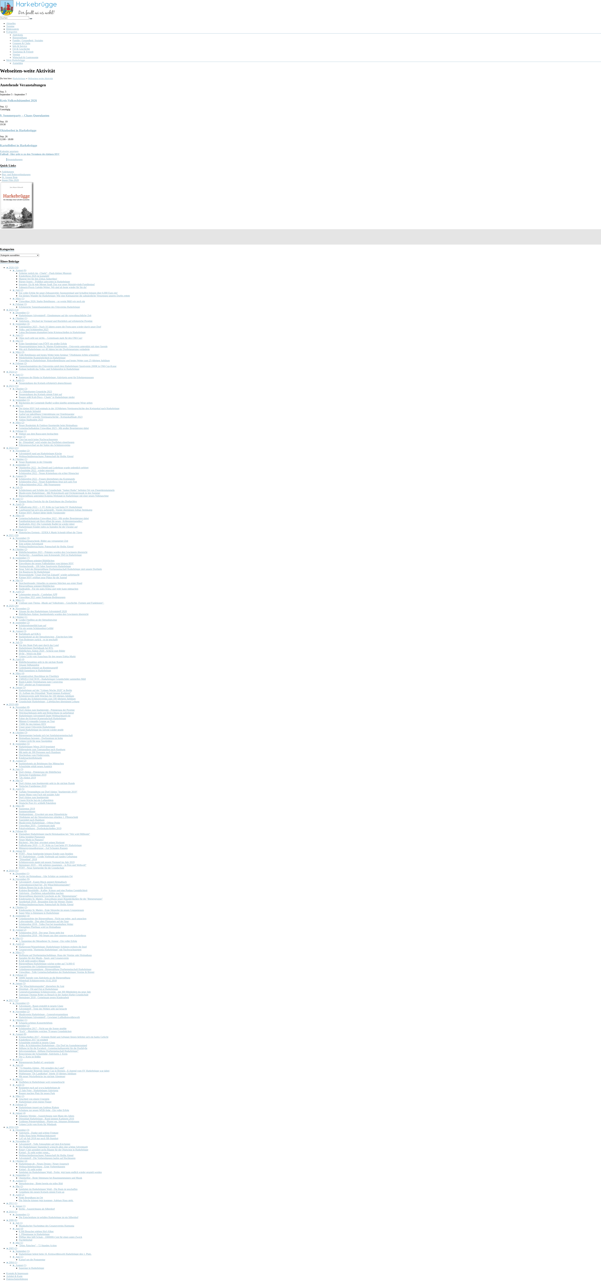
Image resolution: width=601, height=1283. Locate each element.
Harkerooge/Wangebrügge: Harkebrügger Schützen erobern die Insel (53, 946)
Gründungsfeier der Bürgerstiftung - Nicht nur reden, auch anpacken (52, 918)
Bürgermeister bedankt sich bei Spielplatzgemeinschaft (46, 735)
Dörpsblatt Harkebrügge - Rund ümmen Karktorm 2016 (46, 1118)
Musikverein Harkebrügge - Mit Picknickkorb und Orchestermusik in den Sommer (59, 493)
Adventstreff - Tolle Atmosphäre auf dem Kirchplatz (44, 1144)
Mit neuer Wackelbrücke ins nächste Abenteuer (42, 1076)
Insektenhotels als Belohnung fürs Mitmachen (41, 763)
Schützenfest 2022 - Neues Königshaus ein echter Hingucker (49, 473)
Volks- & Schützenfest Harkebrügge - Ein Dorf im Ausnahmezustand (53, 1045)
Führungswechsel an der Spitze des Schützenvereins (44, 445)
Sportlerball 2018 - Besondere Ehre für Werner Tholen (46, 901)
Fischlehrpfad (25, 1240)
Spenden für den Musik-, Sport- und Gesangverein (44, 958)
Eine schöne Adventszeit (31, 543)
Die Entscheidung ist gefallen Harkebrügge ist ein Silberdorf (48, 1217)
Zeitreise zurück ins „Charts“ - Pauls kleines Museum (45, 273)
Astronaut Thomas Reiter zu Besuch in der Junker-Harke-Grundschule (53, 994)
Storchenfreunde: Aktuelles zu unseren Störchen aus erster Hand (50, 583)
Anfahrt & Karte (14, 1276)
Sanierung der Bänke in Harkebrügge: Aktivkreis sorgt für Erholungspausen (56, 377)
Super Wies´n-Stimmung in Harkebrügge (39, 913)
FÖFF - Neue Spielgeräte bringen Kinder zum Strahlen (46, 853)
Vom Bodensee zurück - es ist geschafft (38, 639)
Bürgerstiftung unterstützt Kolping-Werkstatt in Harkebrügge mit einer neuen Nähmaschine (64, 495)
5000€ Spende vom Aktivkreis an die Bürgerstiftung (44, 977)
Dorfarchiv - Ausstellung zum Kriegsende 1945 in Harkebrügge (50, 555)
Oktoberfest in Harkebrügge (18, 130)
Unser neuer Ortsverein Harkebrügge (37, 727)
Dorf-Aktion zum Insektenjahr (34, 797)
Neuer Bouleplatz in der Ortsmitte (35, 462)
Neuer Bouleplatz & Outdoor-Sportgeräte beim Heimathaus (48, 425)
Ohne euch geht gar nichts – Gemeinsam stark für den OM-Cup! (50, 338)
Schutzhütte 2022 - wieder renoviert (36, 470)
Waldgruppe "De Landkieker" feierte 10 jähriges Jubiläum (47, 1073)
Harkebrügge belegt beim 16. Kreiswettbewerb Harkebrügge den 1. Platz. (55, 1254)
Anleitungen (8, 171)
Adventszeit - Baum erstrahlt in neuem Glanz (41, 1006)
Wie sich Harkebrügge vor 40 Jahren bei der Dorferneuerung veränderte (54, 349)
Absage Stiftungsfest (29, 665)
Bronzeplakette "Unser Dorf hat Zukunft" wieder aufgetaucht (49, 574)
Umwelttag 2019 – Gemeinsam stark (37, 825)
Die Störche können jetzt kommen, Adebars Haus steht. (46, 1200)
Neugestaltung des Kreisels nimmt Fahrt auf (40, 394)
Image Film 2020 (10, 180)
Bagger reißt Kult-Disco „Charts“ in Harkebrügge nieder (47, 397)
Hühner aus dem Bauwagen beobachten (38, 433)
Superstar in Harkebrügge (31, 1268)
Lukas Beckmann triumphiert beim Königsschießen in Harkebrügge (52, 332)
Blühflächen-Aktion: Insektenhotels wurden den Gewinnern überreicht (53, 614)
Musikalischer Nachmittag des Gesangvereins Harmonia (46, 1225)
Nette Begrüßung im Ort (31, 1197)
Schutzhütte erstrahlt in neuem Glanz (37, 1042)
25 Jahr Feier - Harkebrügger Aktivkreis (38, 1090)
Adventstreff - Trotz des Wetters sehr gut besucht (43, 1008)
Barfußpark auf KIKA (30, 634)
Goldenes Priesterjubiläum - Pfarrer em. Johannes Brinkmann (49, 1121)
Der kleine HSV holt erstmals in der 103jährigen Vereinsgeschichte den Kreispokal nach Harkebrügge (69, 408)
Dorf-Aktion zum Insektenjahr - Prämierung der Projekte (47, 710)
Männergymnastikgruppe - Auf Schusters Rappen (43, 848)
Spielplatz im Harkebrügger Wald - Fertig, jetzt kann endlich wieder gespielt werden (60, 1172)
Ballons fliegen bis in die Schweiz (35, 887)
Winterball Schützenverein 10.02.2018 (38, 980)
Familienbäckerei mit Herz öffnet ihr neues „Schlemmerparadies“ (51, 521)
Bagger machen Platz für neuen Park (37, 1093)
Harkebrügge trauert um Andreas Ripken (39, 1107)
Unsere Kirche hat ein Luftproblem (36, 800)
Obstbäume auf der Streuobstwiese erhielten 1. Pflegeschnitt (48, 817)
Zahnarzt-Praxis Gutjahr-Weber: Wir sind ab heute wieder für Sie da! (53, 287)
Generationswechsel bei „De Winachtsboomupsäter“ (44, 884)
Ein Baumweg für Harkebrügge (34, 572)
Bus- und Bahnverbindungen (16, 174)
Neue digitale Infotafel (30, 411)
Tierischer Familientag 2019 (32, 774)
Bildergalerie (12, 29)
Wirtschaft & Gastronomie (25, 57)
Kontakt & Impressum (17, 1273)
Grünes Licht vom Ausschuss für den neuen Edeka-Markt (47, 656)
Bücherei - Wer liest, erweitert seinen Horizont (41, 842)
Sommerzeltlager (27, 811)
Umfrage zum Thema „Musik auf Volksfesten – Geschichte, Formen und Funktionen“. (61, 603)
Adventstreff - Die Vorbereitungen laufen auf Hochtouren (47, 1158)
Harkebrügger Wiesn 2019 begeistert (37, 746)
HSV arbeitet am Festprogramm (34, 684)
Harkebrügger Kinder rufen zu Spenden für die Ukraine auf (48, 526)
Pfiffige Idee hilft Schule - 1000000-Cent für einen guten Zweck (50, 1237)
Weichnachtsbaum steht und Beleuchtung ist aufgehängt (46, 712)
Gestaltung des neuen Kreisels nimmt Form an (41, 1192)
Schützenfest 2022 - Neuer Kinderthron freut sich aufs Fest (48, 481)
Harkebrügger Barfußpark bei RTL (36, 648)
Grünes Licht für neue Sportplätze (35, 741)
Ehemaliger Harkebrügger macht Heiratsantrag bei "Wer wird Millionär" (54, 834)
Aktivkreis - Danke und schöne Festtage (38, 1132)
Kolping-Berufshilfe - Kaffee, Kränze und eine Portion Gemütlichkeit (53, 890)
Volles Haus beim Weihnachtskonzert (37, 1135)
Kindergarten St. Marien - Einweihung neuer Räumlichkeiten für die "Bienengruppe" (61, 899)
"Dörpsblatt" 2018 (28, 859)
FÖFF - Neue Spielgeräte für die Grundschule (41, 868)
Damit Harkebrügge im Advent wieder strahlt (41, 729)
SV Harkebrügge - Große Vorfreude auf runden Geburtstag (48, 856)
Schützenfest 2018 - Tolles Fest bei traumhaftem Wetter (46, 924)
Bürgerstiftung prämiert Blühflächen (36, 560)
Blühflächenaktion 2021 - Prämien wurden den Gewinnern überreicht (53, 552)
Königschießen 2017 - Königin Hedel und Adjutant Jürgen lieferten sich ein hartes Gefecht (63, 1037)
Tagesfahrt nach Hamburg (31, 820)
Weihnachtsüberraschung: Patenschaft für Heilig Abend (46, 456)
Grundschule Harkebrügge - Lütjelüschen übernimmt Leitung (49, 701)
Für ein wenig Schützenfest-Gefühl (36, 628)
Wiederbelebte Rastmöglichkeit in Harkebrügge (42, 357)
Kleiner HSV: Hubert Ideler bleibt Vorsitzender (42, 512)
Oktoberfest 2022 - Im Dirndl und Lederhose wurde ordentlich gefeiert (53, 467)
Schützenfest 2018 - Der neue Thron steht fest (41, 932)
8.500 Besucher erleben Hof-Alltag (36, 1231)
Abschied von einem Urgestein (34, 1099)
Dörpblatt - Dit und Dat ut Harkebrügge (38, 989)
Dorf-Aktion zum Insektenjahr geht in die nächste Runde (47, 783)
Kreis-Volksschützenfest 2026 (18, 100)
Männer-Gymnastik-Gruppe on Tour (37, 721)
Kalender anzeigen (9, 151)
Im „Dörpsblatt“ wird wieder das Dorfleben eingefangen (46, 442)
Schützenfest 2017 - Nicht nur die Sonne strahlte (43, 1028)
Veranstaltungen (15, 159)
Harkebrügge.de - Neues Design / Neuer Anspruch (44, 1163)
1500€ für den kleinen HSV (32, 724)
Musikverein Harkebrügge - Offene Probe (39, 822)
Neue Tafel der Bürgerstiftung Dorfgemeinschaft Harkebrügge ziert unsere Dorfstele (60, 569)
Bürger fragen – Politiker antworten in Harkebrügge (44, 281)
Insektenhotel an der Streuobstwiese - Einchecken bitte (46, 636)
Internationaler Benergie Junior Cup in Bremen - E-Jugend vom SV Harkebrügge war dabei (64, 1070)
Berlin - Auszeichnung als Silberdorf (37, 1209)
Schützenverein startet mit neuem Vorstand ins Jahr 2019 (46, 862)
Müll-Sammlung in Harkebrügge (35, 670)
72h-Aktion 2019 (27, 777)
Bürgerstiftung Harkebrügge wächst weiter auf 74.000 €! (47, 963)
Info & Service (20, 46)
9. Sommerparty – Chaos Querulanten (24, 115)
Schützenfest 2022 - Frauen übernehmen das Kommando (47, 479)
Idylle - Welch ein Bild (30, 653)
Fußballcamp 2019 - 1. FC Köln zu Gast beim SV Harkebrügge (50, 845)
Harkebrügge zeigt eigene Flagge (35, 1101)
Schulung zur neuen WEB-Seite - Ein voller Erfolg (44, 1110)
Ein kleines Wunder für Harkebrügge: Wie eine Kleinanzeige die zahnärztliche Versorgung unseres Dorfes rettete (74, 295)
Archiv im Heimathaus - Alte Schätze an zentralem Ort (46, 876)
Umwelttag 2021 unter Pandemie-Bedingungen (42, 597)
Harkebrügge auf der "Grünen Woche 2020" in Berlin (45, 690)
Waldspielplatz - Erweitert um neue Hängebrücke (43, 814)
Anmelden (18, 63)
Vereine (16, 54)
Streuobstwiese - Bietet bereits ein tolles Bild (41, 1183)
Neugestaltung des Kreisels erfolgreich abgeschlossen (45, 383)
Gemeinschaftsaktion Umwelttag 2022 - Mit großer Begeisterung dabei (54, 518)
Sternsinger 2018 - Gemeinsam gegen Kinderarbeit (44, 997)
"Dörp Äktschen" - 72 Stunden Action (38, 1245)
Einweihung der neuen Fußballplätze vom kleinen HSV (46, 563)
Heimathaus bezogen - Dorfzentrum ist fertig (41, 738)
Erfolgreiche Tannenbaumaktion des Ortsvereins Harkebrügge (49, 307)
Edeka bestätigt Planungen (32, 837)
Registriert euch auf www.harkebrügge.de (39, 1087)
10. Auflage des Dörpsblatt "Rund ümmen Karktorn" (45, 693)
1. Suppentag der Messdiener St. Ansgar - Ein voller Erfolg (48, 941)
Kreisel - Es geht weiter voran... (34, 1152)
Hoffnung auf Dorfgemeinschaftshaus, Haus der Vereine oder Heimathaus (55, 955)
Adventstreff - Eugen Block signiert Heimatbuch (43, 882)
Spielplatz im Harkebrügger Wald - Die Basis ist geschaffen (48, 1189)
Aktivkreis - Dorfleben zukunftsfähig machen (41, 893)
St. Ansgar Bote (10, 177)
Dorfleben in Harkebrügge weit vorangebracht (41, 1082)
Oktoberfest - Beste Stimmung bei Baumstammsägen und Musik (50, 1178)
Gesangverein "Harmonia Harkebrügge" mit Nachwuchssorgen (50, 949)
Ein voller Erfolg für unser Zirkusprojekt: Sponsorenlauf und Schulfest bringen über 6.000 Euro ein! (68, 293)
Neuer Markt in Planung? (31, 839)
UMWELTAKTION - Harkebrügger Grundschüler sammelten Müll (52, 679)
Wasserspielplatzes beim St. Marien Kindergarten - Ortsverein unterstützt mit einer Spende (63, 346)
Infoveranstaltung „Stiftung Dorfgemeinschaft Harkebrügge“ (49, 1051)
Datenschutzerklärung (17, 1279)
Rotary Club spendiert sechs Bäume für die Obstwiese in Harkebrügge (53, 1149)
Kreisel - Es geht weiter (30, 1169)
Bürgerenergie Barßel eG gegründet (36, 1062)
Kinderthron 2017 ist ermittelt (33, 1039)
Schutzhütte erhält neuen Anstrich (35, 766)
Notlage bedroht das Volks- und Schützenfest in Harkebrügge (49, 369)
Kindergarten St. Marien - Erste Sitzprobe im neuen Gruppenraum (51, 910)
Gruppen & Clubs (21, 43)
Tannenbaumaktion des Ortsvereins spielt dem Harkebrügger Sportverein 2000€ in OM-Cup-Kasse (67, 366)
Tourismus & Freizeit (23, 51)
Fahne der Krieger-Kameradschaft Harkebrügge (42, 718)
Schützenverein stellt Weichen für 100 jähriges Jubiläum (46, 696)
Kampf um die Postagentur (32, 1259)
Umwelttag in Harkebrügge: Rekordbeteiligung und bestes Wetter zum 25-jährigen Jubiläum (64, 360)
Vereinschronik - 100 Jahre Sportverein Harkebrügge (45, 566)
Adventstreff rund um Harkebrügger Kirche (40, 453)
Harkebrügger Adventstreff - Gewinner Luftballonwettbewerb (49, 1017)
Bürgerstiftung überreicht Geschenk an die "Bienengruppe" (48, 896)
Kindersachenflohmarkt (30, 758)
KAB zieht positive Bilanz (32, 961)
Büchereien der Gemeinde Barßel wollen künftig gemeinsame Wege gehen (55, 402)
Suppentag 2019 (27, 808)
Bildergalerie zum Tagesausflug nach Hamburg (42, 749)
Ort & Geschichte (21, 49)
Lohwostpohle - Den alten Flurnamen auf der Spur (44, 921)
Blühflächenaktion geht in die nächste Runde (41, 662)
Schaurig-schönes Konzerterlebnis (35, 1023)
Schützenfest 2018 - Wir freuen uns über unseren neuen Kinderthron (52, 935)
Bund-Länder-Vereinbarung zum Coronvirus (41, 681)
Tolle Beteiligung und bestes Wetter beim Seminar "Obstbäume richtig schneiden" (59, 355)
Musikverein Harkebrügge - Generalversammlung (43, 1014)
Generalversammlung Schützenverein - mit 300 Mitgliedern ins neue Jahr (55, 992)
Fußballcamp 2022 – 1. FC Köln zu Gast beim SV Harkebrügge (50, 507)
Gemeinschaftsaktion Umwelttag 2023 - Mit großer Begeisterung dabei (54, 428)
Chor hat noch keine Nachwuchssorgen (38, 439)
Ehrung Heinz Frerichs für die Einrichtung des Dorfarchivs (48, 501)
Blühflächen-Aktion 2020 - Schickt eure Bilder (42, 650)
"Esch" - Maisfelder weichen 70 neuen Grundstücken (45, 1031)
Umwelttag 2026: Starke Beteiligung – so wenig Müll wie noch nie (52, 301)
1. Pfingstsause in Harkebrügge (34, 1234)
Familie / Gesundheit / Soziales (28, 40)
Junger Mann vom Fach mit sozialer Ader (39, 794)
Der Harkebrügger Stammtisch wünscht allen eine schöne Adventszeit (53, 1147)
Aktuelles (11, 23)
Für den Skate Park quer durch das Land (39, 645)
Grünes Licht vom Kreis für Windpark (38, 1124)
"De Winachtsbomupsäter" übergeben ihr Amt (41, 986)
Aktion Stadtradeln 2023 (31, 419)
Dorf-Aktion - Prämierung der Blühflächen (40, 772)
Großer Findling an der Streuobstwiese (38, 619)
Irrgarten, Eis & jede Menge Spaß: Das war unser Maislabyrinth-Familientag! (57, 284)
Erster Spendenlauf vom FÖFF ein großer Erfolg (43, 343)
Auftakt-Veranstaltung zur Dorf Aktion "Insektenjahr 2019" (48, 791)
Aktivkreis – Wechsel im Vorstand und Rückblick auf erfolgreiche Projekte (55, 321)
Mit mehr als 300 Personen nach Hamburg (40, 752)
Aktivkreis (18, 35)
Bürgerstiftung (20, 37)
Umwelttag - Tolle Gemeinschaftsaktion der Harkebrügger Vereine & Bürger (56, 972)
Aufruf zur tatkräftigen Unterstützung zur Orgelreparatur (46, 414)
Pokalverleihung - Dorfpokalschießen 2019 (40, 828)
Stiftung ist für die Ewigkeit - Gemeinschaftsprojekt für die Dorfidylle (53, 1048)
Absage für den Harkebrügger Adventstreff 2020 (43, 611)
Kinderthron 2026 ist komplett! (34, 276)
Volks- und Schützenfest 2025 (33, 329)
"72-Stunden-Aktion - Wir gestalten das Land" (42, 1068)
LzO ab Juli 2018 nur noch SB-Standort (38, 1138)
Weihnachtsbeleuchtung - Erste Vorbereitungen (42, 1166)
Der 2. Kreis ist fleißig (30, 1056)
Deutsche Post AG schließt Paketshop (37, 803)
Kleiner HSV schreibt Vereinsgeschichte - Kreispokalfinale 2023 (50, 417)
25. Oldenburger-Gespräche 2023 (35, 391)
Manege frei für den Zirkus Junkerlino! (38, 278)
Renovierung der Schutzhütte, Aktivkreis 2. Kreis (43, 1054)
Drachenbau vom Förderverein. (34, 755)
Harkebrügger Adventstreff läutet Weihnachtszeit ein (44, 715)
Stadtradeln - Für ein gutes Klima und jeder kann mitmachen (48, 588)
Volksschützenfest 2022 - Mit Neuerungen (39, 484)
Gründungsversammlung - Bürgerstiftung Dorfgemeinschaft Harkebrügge (55, 969)
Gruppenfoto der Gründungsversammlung (39, 966)
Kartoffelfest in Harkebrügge (18, 145)
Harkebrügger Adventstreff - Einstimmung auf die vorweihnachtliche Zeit (55, 315)
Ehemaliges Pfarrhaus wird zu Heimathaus (40, 927)
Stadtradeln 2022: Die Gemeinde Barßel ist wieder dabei (46, 524)
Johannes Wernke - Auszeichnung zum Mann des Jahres (46, 1116)
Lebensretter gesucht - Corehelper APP (38, 594)
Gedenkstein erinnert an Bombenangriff (38, 667)
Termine (10, 26)
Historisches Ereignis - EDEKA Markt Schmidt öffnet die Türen (50, 532)
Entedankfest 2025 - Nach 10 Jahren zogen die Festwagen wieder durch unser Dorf (60, 326)
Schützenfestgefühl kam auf (32, 625)
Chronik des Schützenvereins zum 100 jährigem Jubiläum (47, 698)
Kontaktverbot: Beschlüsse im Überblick (39, 676)
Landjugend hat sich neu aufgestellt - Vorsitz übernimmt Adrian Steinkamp (55, 510)
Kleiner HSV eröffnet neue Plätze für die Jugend (43, 577)
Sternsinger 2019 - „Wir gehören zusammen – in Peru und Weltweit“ (52, 865)
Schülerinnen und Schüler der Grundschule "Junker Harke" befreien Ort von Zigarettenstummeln (67, 490)
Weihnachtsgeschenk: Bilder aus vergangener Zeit (43, 541)
